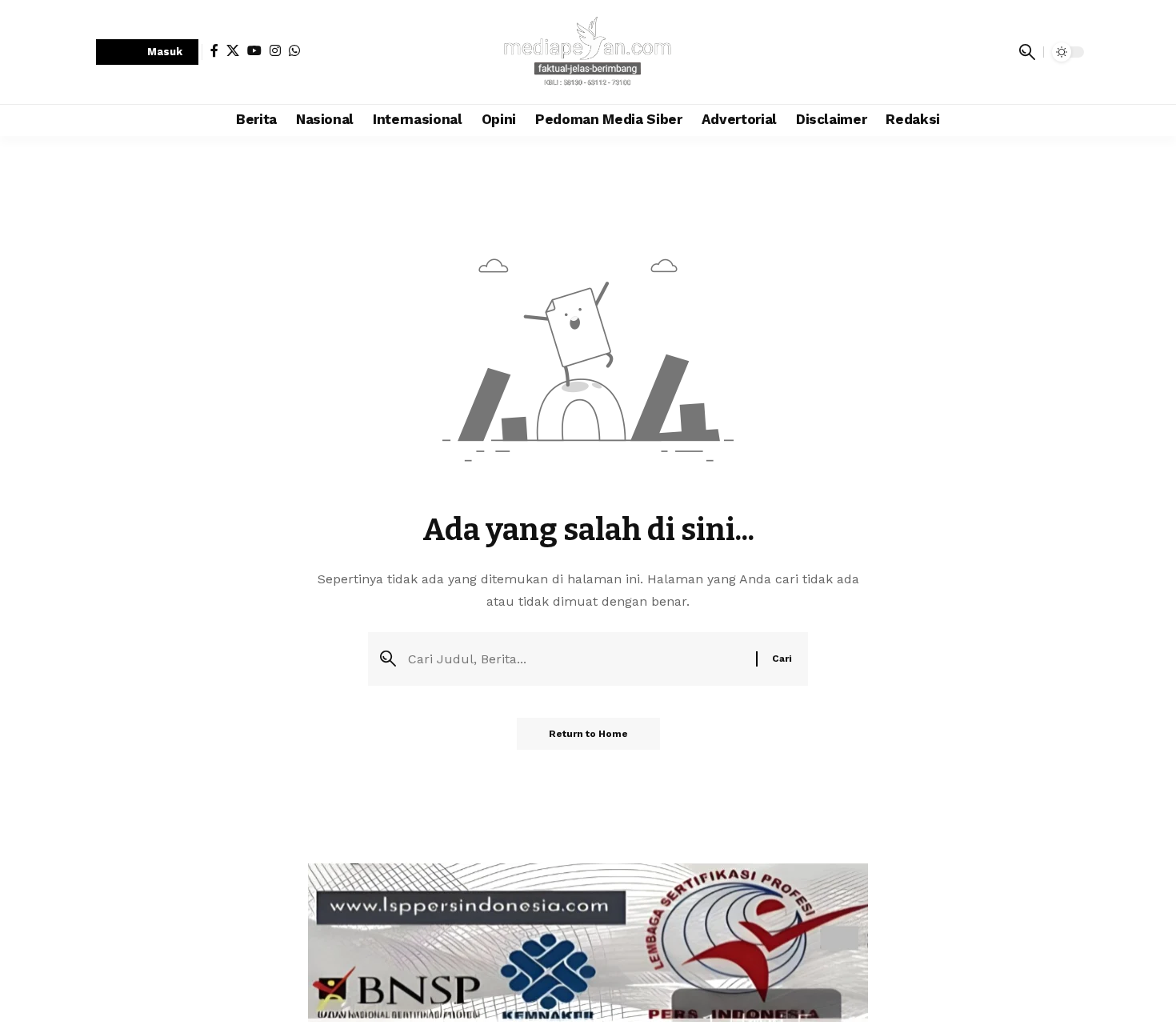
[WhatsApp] (294, 50)
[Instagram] (275, 50)
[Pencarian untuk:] (576, 659)
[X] (232, 50)
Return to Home (588, 733)
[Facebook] (214, 50)
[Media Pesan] (588, 52)
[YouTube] (254, 50)
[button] (147, 52)
